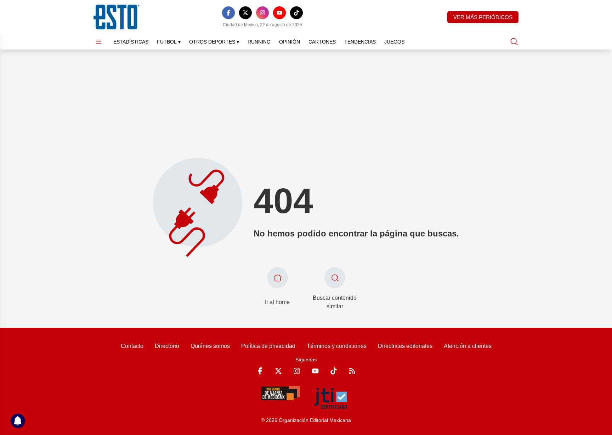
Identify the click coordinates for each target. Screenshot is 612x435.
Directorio (167, 346)
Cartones (322, 42)
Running (259, 42)
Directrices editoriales (405, 346)
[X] (245, 12)
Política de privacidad (268, 346)
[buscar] (514, 42)
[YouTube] (279, 12)
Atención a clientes (468, 346)
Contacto (132, 346)
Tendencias (360, 42)
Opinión (289, 42)
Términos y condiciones (337, 346)
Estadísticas (130, 42)
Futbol (169, 42)
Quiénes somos (210, 346)
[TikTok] (296, 12)
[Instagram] (262, 12)
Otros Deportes (214, 42)
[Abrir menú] (98, 42)
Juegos (394, 42)
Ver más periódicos (482, 17)
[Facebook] (228, 12)
